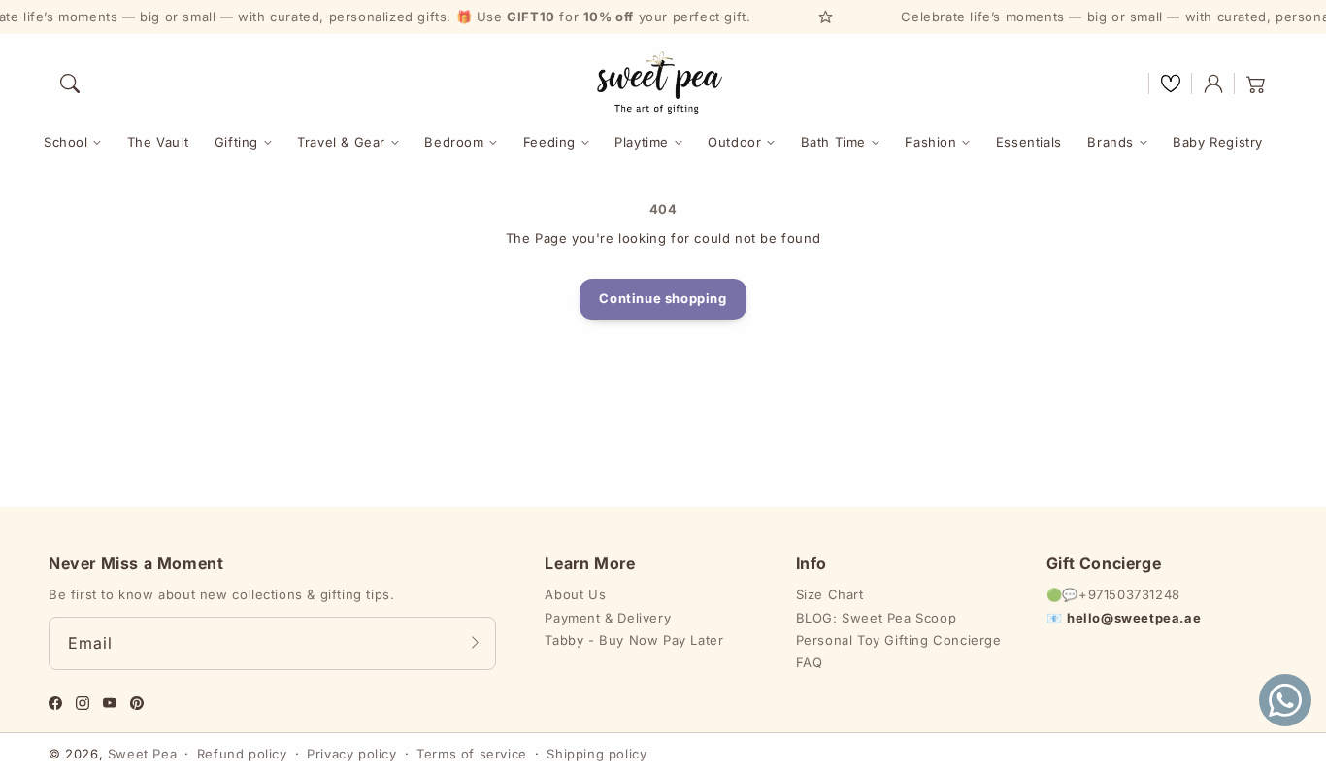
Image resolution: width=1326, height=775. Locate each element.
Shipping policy (596, 753)
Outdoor (734, 142)
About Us (575, 594)
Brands (1110, 142)
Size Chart (830, 594)
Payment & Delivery (608, 617)
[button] (70, 83)
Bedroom (453, 142)
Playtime (641, 142)
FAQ (809, 662)
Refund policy (242, 753)
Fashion (930, 142)
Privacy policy (351, 753)
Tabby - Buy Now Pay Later (634, 640)
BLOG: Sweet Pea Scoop (876, 617)
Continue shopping (662, 298)
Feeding (549, 142)
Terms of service (471, 753)
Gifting (236, 142)
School (66, 142)
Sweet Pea (142, 753)
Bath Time (833, 142)
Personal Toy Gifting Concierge (899, 640)
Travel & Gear (341, 142)
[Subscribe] (474, 643)
